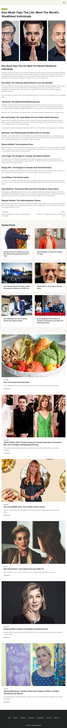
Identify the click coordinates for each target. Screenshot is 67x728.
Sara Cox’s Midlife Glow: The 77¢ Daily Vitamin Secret (24, 507)
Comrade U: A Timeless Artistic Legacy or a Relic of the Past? (50, 214)
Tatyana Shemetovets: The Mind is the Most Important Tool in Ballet (16, 214)
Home (9, 717)
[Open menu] (63, 2)
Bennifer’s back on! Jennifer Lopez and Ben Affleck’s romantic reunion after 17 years (16, 254)
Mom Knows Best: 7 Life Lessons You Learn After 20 (24, 569)
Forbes (17, 207)
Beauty (16, 717)
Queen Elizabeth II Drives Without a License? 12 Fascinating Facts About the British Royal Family (50, 321)
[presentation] (17, 238)
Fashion (23, 717)
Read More (7, 388)
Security (56, 717)
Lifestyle (6, 379)
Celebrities (4, 9)
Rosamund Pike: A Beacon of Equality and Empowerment (26, 629)
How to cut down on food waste (16, 382)
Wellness (6, 504)
